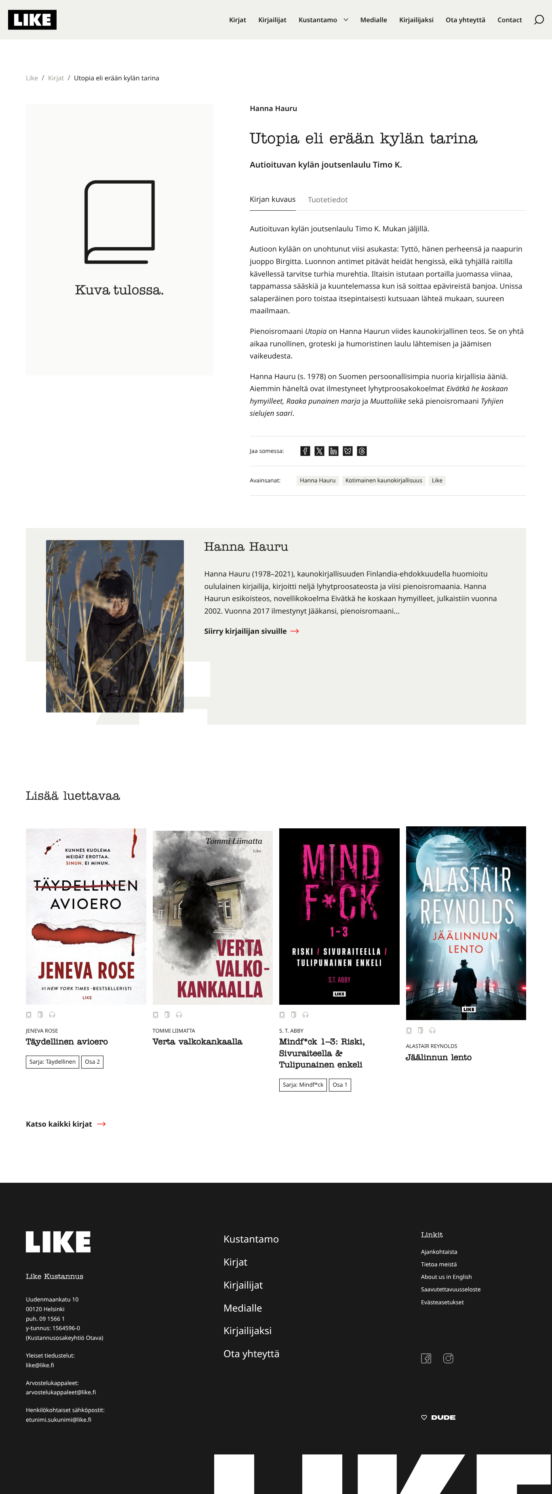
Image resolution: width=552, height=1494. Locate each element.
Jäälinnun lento (439, 1059)
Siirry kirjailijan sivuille (246, 631)
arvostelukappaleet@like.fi (61, 1392)
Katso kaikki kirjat (59, 1124)
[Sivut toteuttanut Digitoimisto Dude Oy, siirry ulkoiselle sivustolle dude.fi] (438, 1418)
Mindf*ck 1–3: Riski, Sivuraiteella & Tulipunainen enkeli (321, 1054)
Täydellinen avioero (67, 1043)
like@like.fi (40, 1365)
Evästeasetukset (442, 1302)
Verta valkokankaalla (197, 1043)
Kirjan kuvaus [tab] (273, 199)
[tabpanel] (388, 321)
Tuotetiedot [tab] (328, 199)
